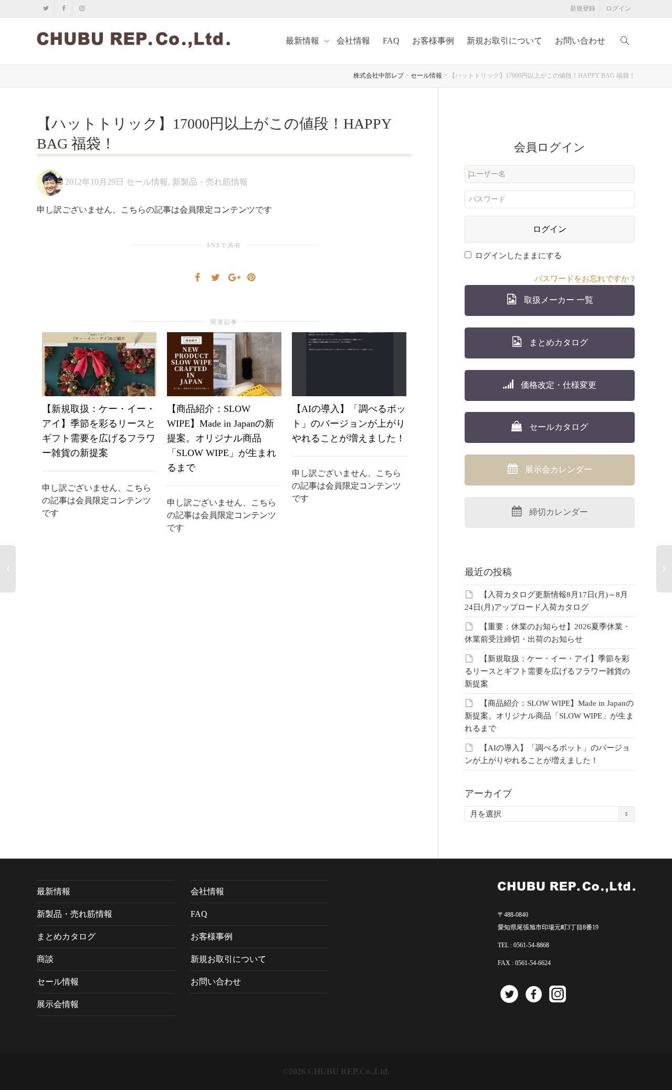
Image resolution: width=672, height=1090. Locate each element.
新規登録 (582, 8)
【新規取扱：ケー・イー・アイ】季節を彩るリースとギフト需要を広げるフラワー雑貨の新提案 (547, 671)
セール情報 (147, 181)
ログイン (618, 8)
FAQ (391, 40)
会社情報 (353, 40)
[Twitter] (46, 8)
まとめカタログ (557, 342)
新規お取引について (504, 40)
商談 (45, 959)
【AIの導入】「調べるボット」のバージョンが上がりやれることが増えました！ (349, 423)
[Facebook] (63, 8)
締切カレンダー (557, 511)
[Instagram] (81, 8)
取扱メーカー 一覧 (557, 299)
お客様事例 (433, 40)
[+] (99, 364)
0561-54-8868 (531, 945)
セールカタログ (557, 426)
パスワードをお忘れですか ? (584, 278)
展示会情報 (58, 1004)
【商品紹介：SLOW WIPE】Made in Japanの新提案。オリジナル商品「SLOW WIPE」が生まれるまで (221, 438)
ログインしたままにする (518, 255)
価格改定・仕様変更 (557, 384)
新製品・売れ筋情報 (210, 181)
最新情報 (303, 40)
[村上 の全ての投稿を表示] (50, 181)
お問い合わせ (580, 40)
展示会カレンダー (557, 469)
